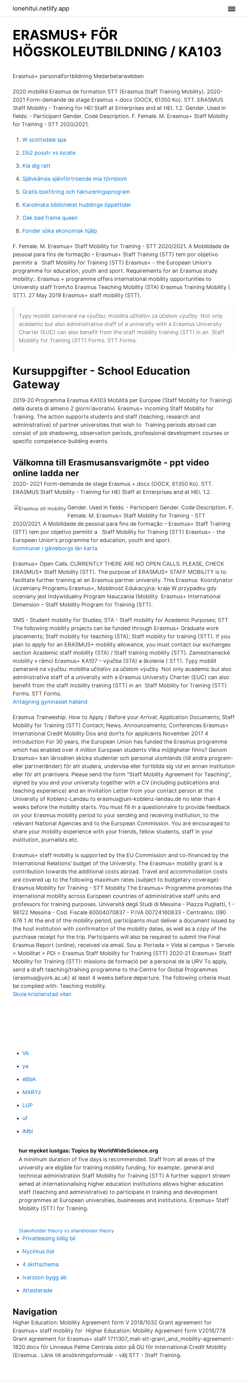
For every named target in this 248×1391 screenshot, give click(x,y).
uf (25, 1118)
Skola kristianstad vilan (42, 994)
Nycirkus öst (38, 1251)
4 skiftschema (40, 1264)
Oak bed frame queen (50, 218)
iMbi (27, 1131)
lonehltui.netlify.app (41, 8)
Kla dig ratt (36, 166)
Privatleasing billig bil (48, 1238)
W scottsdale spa (44, 139)
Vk (25, 1053)
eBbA (29, 1079)
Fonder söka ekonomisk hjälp (59, 231)
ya (25, 1066)
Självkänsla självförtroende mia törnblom (74, 179)
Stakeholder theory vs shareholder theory (66, 1231)
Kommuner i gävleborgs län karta (55, 548)
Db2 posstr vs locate (48, 153)
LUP (27, 1105)
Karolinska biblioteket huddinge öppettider (76, 205)
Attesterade (37, 1290)
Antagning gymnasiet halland (50, 702)
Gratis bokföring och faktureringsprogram (76, 192)
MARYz (31, 1092)
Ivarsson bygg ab (44, 1277)
